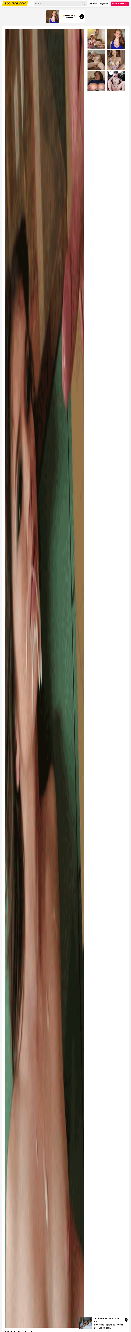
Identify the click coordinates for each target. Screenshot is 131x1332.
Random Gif (118, 3)
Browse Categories (99, 3)
